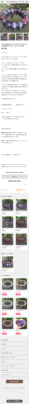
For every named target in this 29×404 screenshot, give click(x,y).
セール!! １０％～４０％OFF (7, 366)
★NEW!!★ (3, 344)
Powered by (13, 390)
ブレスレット (3, 348)
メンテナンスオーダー (6, 374)
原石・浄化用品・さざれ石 (6, 353)
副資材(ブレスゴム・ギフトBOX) (8, 357)
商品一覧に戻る (14, 381)
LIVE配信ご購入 (4, 370)
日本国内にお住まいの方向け (14, 181)
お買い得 (3, 361)
